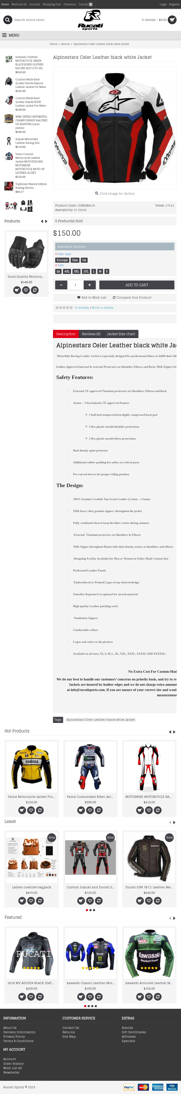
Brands (127, 1028)
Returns (68, 1032)
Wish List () (12, 1068)
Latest (10, 821)
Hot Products (16, 730)
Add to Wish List (93, 297)
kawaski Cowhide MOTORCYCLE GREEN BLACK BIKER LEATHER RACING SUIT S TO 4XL (29, 62)
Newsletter (11, 1073)
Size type (64, 254)
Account (9, 1059)
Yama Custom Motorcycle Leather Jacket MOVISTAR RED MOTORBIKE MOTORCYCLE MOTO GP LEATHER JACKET (30, 163)
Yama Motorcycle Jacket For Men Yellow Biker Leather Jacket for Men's (32, 796)
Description (65, 334)
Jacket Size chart (121, 334)
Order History (13, 1064)
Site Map (69, 1037)
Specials (128, 1041)
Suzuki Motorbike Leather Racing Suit (27, 141)
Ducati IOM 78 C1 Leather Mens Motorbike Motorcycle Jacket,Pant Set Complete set (150, 887)
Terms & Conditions (18, 1041)
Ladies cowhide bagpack (31, 887)
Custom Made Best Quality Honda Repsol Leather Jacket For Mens (30, 83)
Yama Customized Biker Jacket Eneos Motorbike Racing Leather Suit (91, 796)
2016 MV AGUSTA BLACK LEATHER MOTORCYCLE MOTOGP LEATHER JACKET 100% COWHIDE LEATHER (32, 983)
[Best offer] (11, 205)
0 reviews (82, 307)
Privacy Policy (14, 1037)
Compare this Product (134, 297)
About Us (10, 1028)
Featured (13, 917)
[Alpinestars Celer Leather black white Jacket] (115, 128)
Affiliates (129, 1037)
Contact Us (70, 1028)
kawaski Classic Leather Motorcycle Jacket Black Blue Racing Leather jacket (91, 983)
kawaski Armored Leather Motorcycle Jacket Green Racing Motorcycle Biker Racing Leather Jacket (150, 983)
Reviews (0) (91, 334)
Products (12, 221)
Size (61, 265)
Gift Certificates (134, 1032)
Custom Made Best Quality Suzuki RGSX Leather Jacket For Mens (30, 102)
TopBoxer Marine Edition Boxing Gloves (31, 186)
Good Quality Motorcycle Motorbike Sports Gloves (27, 276)
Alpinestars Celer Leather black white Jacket (100, 720)
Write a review (102, 307)
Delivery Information (19, 1032)
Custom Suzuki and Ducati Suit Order (91, 887)
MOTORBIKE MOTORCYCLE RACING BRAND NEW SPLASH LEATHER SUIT (150, 796)
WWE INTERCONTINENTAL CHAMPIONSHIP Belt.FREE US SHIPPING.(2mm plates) (31, 122)
